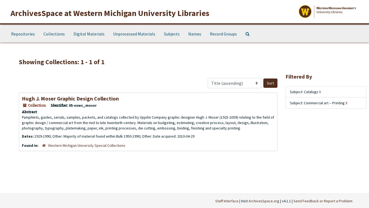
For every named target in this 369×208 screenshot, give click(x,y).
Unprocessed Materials (134, 34)
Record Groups (223, 34)
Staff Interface (227, 201)
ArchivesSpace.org (264, 201)
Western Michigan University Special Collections (86, 145)
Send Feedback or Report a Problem (323, 201)
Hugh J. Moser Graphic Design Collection (70, 98)
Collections (54, 34)
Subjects (172, 34)
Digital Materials (89, 34)
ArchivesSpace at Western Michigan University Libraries (110, 13)
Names (194, 34)
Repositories (23, 34)
